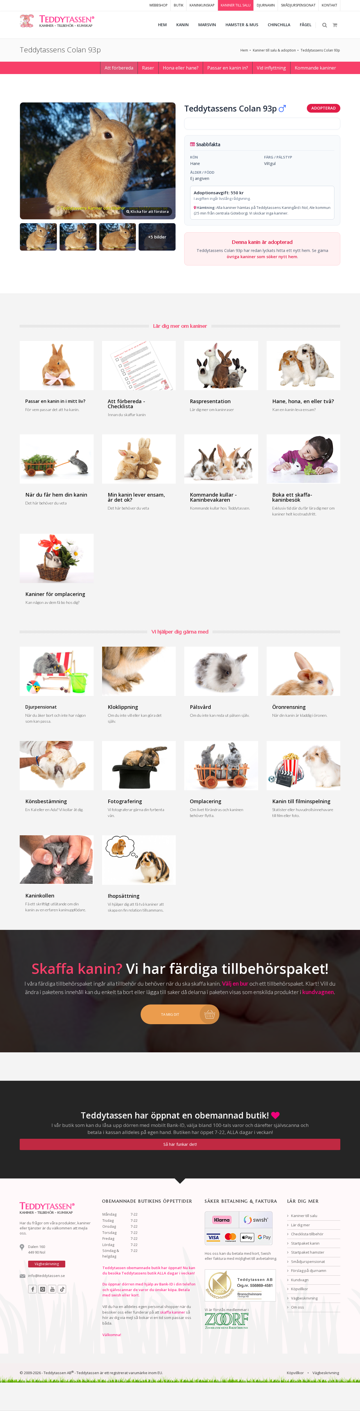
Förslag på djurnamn (308, 1270)
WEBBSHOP (158, 5)
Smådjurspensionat (307, 1261)
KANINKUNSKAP (202, 5)
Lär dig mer (300, 1224)
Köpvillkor (299, 1288)
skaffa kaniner (172, 1312)
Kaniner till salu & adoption (274, 50)
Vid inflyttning (271, 68)
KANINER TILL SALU (236, 5)
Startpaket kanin (305, 1243)
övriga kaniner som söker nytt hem (262, 256)
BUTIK (178, 5)
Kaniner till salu (303, 1215)
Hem (244, 50)
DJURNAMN (266, 5)
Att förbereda (119, 68)
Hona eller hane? (181, 68)
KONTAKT (329, 5)
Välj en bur (235, 983)
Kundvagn (299, 1279)
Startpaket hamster (307, 1252)
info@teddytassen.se (46, 1275)
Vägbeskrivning (304, 1298)
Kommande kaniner (315, 68)
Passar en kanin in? (227, 68)
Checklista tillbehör (306, 1233)
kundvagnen (318, 991)
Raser (148, 68)
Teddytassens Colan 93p (320, 50)
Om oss (297, 1307)
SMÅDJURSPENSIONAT (298, 5)
